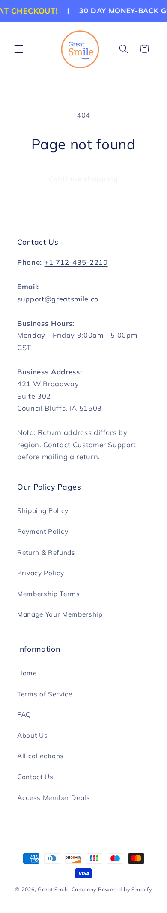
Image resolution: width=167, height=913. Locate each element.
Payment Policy (42, 532)
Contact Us (35, 777)
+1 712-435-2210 (76, 262)
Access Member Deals (53, 798)
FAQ (24, 714)
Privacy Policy (40, 573)
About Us (32, 735)
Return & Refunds (46, 552)
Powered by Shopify (125, 889)
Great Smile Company (67, 889)
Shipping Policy (43, 511)
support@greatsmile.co (57, 298)
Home (27, 673)
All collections (40, 756)
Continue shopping (83, 178)
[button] (19, 48)
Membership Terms (48, 594)
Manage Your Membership (60, 614)
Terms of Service (44, 694)
